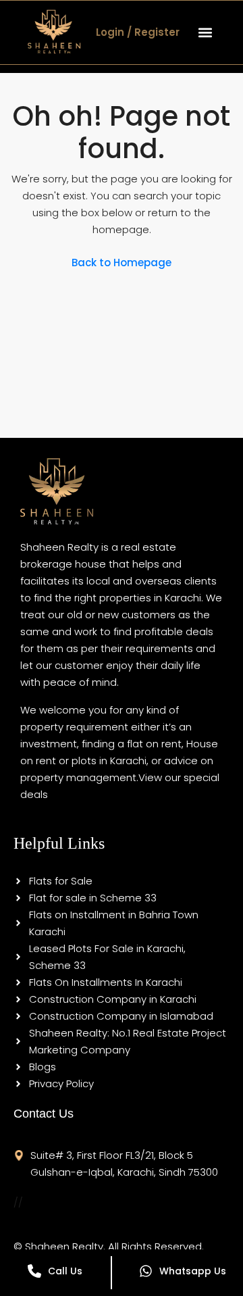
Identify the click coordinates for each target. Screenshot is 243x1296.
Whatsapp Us (192, 1271)
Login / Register (138, 32)
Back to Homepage (121, 262)
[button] (205, 32)
